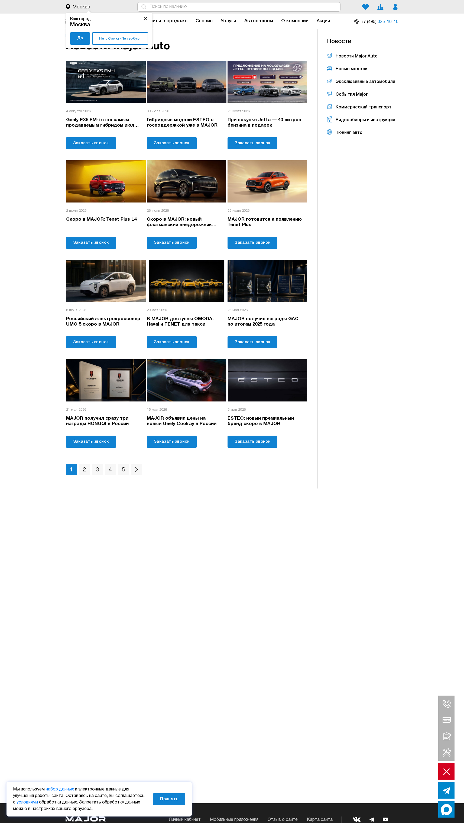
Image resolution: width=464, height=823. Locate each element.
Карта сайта (320, 820)
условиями (27, 802)
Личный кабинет (185, 820)
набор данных (60, 789)
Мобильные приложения (234, 820)
